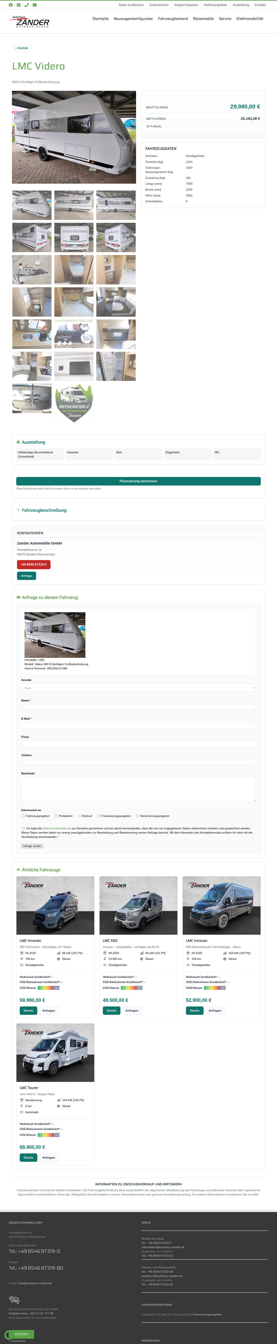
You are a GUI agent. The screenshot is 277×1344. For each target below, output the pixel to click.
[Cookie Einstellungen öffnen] (9, 1339)
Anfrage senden (32, 846)
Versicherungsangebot (154, 816)
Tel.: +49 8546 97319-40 (157, 1271)
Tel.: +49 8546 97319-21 (157, 1255)
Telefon (26, 755)
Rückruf (86, 816)
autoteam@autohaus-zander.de (162, 1276)
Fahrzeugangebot (37, 816)
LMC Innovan (30, 940)
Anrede (26, 680)
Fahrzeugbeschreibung (44, 510)
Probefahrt (65, 816)
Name (26, 700)
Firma (25, 736)
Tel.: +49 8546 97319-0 (34, 1251)
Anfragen (48, 1010)
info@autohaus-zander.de (35, 1283)
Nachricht (28, 773)
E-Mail (26, 718)
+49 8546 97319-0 (34, 564)
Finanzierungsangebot (116, 816)
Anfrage (26, 575)
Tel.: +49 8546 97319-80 (36, 1268)
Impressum (18, 1340)
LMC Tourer (29, 1088)
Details (28, 1010)
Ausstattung (33, 442)
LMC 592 (110, 940)
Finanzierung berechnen (138, 481)
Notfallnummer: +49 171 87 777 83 (31, 1313)
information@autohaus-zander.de (163, 1247)
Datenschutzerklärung (57, 828)
